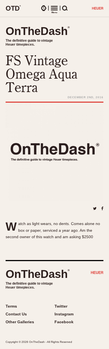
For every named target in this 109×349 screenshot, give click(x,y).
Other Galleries (20, 322)
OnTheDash (38, 31)
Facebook (64, 322)
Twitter (60, 306)
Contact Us (16, 314)
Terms (11, 306)
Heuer (97, 273)
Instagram (64, 314)
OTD (13, 8)
